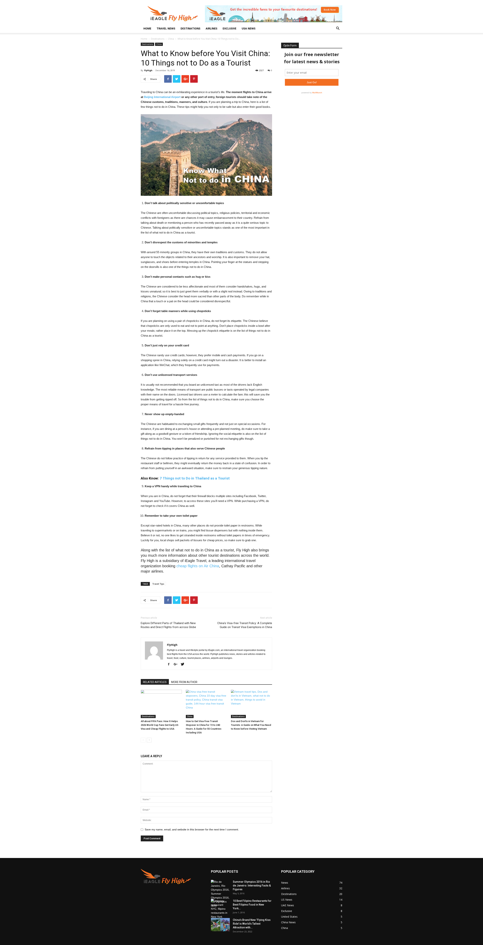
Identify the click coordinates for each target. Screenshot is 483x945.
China (171, 38)
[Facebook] (170, 664)
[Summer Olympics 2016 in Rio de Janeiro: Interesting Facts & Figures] (220, 894)
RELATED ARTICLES (155, 682)
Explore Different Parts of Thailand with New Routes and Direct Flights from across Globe (168, 625)
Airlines (211, 28)
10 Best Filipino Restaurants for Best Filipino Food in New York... (252, 904)
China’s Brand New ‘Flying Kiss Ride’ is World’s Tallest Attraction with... (252, 923)
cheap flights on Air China (197, 566)
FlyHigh (148, 70)
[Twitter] (184, 664)
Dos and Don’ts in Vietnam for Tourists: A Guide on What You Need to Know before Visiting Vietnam (251, 725)
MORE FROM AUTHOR (184, 682)
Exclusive (229, 28)
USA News (248, 28)
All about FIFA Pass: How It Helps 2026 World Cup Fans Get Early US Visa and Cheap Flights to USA (159, 725)
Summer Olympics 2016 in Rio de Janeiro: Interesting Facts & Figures (252, 885)
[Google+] (177, 664)
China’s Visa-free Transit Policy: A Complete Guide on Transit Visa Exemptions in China (244, 625)
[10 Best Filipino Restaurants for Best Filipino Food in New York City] (220, 909)
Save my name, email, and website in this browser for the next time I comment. (192, 829)
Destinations (190, 28)
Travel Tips (158, 583)
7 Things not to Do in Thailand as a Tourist (195, 478)
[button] (337, 29)
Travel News (166, 28)
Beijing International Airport (162, 97)
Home (147, 28)
